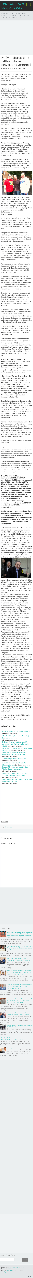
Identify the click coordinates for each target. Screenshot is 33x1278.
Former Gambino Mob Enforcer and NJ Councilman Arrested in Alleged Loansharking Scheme (19, 986)
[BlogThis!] (3, 822)
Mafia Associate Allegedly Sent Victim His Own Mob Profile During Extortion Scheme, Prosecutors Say (19, 972)
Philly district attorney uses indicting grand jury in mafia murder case (15, 753)
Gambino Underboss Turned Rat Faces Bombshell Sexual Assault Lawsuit (19, 1014)
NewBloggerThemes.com (7, 1272)
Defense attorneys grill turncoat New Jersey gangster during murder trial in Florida (15, 744)
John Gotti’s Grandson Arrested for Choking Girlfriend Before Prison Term (19, 959)
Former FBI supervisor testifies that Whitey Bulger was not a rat (15, 768)
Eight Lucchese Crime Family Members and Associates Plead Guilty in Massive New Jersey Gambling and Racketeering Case (19, 934)
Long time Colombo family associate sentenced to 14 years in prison (15, 774)
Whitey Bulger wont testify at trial (14, 759)
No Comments (8, 827)
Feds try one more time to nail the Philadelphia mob (14, 764)
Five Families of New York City (12, 6)
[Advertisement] (16, 38)
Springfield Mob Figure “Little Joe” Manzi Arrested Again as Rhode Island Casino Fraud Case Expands (20, 948)
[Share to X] (5, 822)
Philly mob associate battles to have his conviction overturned (16, 61)
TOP (30, 1276)
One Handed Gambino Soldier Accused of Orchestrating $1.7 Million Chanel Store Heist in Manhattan (19, 1000)
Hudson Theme (9, 1270)
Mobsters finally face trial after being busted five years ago (15, 737)
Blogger (9, 1268)
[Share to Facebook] (7, 822)
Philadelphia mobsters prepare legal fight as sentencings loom (17, 780)
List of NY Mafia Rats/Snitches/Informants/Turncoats (11, 1038)
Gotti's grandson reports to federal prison (20, 1048)
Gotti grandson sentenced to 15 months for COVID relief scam (19, 1026)
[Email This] (2, 822)
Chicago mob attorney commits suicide (16, 732)
